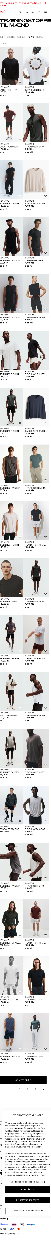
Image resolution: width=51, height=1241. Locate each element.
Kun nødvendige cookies (27, 1200)
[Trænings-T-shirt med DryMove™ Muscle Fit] (36, 975)
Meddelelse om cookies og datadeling (27, 1182)
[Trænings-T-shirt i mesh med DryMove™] (36, 748)
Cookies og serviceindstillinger (28, 1211)
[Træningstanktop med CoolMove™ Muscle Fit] (36, 577)
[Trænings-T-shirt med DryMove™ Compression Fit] (36, 236)
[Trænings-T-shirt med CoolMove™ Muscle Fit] (36, 350)
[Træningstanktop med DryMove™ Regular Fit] (36, 122)
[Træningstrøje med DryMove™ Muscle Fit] (36, 464)
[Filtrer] (45, 43)
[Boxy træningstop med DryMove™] (36, 66)
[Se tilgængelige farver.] (27, 95)
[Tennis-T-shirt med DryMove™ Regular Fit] (36, 520)
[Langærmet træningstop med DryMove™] (36, 179)
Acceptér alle (28, 1189)
